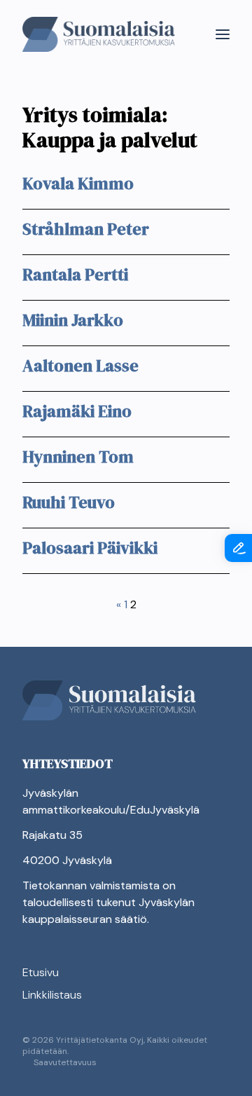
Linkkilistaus (52, 994)
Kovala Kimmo (78, 183)
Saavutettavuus (65, 1062)
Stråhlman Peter (85, 228)
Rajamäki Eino (77, 411)
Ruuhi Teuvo (68, 502)
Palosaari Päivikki (90, 547)
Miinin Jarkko (72, 319)
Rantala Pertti (75, 274)
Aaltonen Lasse (80, 365)
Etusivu (40, 972)
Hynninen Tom (78, 456)
